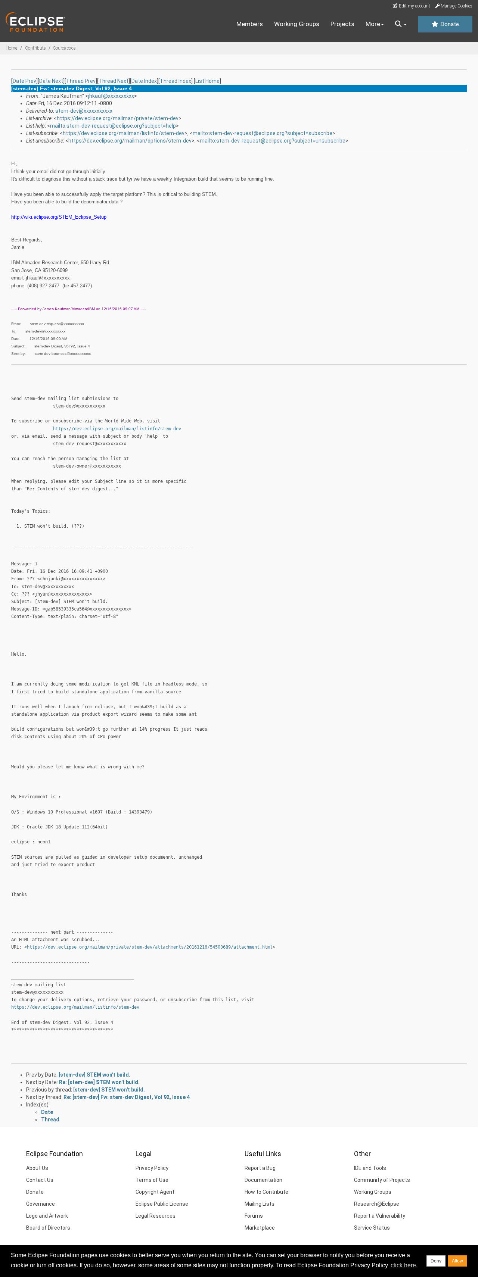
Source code (64, 48)
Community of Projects (382, 1180)
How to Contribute (266, 1192)
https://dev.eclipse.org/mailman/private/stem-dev (118, 118)
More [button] (373, 24)
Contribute (35, 48)
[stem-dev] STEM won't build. (94, 1075)
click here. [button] (404, 1265)
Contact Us (39, 1180)
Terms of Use (152, 1180)
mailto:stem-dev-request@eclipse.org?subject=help (113, 126)
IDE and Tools (370, 1168)
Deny (436, 1261)
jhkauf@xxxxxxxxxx (111, 96)
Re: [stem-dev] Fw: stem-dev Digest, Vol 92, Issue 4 (126, 1097)
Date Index (144, 81)
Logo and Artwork (47, 1216)
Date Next (51, 81)
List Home (207, 81)
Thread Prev (81, 81)
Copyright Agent (155, 1192)
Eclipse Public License (162, 1204)
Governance (40, 1204)
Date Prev (24, 81)
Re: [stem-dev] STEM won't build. (99, 1082)
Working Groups (296, 24)
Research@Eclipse (376, 1204)
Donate (449, 24)
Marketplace (260, 1228)
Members (249, 24)
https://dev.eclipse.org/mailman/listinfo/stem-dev (123, 133)
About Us (37, 1168)
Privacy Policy (152, 1168)
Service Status (372, 1228)
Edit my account (414, 6)
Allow (457, 1261)
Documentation (263, 1180)
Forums (254, 1216)
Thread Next (113, 81)
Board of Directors (48, 1228)
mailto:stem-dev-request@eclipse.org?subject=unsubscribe (272, 141)
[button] (401, 24)
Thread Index (175, 81)
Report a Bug (260, 1168)
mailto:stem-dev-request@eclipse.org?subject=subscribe (262, 133)
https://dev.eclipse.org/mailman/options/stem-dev (130, 141)
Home (11, 48)
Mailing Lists (259, 1204)
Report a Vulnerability (379, 1216)
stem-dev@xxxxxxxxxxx (83, 111)
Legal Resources (156, 1216)
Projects (342, 24)
